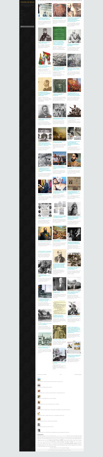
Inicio (61, 374)
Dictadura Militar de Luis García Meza (63, 437)
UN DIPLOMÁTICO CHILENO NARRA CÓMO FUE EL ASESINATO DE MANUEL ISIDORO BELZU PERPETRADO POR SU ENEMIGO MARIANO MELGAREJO (74, 19)
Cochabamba (51, 435)
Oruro (21, 16)
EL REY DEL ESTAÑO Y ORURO (58, 339)
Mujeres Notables (55, 124)
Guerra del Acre (43, 440)
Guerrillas (39, 282)
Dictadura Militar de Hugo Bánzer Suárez (46, 437)
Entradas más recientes (42, 374)
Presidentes (54, 50)
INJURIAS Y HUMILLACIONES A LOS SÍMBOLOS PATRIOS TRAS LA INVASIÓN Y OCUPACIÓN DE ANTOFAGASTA (74, 218)
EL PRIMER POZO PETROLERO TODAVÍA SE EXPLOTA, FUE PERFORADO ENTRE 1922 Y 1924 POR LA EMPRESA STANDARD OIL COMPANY (45, 170)
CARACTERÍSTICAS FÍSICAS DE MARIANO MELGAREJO (44, 43)
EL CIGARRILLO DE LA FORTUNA (45, 241)
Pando (21, 22)
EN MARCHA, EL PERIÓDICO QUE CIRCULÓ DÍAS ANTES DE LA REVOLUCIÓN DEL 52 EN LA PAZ (45, 18)
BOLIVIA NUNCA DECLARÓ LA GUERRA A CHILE (58, 292)
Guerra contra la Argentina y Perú (60, 438)
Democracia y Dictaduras (73, 435)
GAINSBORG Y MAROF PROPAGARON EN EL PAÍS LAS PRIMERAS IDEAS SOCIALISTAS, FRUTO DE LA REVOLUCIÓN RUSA (74, 94)
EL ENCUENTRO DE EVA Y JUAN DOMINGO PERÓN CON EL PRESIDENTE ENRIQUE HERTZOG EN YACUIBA (74, 193)
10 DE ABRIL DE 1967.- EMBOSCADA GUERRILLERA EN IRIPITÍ (44, 275)
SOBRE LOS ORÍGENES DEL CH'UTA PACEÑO (47, 398)
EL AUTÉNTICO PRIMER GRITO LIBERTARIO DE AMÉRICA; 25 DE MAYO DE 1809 (54, 409)
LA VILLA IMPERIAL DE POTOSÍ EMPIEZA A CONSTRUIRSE (44, 348)
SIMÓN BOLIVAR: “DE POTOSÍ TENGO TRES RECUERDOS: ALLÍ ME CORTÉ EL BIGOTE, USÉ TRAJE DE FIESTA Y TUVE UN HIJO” (45, 144)
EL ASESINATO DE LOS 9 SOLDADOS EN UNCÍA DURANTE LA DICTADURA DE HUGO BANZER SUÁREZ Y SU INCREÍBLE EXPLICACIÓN (45, 94)
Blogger (67, 447)
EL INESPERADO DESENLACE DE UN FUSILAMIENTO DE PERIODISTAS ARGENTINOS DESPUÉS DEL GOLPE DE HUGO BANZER (74, 143)
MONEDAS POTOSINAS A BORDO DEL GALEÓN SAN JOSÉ (59, 142)
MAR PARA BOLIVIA (71, 118)
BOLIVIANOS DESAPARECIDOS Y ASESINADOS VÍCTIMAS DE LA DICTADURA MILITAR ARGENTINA (74, 243)
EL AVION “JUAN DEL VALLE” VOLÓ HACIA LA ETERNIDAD (45, 324)
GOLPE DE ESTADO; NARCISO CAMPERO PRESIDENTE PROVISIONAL (58, 94)
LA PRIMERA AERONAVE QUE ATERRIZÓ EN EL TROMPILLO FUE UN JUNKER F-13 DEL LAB (45, 300)
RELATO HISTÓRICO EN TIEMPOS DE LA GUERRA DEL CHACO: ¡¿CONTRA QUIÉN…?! (74, 292)
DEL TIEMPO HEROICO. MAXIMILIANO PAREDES (47, 421)
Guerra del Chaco (69, 75)
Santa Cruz (22, 13)
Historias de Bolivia (27, 2)
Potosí (21, 19)
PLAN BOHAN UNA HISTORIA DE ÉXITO (46, 426)
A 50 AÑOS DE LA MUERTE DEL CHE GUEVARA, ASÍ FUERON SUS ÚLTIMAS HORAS (59, 192)
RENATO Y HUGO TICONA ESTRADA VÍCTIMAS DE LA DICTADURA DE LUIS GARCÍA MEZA (74, 356)
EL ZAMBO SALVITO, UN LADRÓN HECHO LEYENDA (48, 404)
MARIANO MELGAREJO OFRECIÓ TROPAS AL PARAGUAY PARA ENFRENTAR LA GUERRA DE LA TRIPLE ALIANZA (59, 69)
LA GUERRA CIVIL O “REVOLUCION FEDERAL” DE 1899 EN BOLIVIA (51, 392)
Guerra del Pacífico (69, 124)
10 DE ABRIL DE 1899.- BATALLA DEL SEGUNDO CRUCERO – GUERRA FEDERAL (74, 268)
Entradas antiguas (78, 374)
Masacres (39, 102)
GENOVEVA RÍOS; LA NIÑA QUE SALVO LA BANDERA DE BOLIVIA (51, 415)
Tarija (39, 177)
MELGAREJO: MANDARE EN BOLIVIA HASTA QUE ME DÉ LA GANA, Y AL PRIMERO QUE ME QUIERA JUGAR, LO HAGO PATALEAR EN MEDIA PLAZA (58, 43)
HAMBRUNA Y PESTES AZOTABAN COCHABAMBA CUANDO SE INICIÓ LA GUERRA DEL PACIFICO (59, 216)
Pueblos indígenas (71, 445)
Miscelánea (54, 174)
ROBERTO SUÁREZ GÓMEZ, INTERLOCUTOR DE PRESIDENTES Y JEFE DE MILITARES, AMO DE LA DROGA (59, 167)
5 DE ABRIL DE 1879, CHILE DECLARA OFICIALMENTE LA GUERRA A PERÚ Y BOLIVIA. (58, 316)
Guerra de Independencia (75, 438)
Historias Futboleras (78, 442)
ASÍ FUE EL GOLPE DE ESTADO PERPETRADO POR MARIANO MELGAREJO (73, 45)
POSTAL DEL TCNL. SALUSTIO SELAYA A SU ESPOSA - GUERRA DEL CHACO (74, 69)
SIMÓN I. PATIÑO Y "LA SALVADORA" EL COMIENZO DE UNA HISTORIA (45, 252)
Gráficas (50, 438)
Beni (21, 20)
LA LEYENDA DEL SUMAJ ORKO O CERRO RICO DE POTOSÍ (59, 18)
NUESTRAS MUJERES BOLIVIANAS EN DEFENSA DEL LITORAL (59, 119)
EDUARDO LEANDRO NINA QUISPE (45, 387)
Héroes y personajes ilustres (42, 200)
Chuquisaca (22, 10)
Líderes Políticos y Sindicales (51, 443)
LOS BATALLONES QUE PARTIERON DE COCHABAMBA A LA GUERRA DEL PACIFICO (45, 66)
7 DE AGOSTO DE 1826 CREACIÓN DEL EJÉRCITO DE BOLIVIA (50, 381)
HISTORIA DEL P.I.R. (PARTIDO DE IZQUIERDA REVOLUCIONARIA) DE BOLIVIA (53, 432)
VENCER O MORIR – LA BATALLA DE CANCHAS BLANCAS (59, 241)
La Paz (40, 443)
